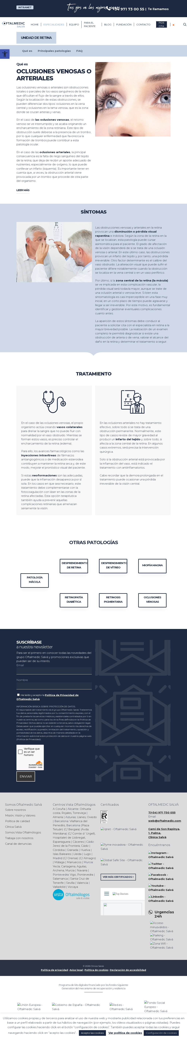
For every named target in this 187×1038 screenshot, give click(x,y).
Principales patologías (54, 51)
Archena (58, 870)
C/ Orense (70, 858)
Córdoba (59, 850)
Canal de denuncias (18, 843)
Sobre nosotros (15, 809)
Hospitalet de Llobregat (69, 837)
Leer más (22, 190)
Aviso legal (76, 970)
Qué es (27, 51)
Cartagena (68, 866)
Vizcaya (73, 887)
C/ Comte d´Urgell (81, 833)
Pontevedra (85, 874)
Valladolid (59, 887)
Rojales (66, 813)
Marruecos (74, 862)
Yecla (56, 866)
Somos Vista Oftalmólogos (23, 832)
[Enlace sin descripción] (13, 24)
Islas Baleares (62, 854)
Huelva (85, 850)
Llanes (81, 817)
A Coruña (59, 809)
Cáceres (78, 841)
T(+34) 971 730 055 (161, 812)
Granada (72, 850)
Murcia (70, 870)
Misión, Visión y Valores (20, 815)
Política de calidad (17, 821)
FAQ (79, 51)
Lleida (77, 854)
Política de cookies (96, 970)
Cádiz (85, 845)
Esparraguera (61, 841)
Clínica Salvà (13, 826)
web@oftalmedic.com (164, 820)
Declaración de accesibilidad (128, 970)
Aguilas (81, 866)
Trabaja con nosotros (19, 838)
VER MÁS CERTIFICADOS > (118, 877)
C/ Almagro (87, 858)
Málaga (59, 862)
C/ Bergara (72, 829)
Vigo (73, 874)
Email (20, 665)
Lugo (87, 854)
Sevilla (70, 882)
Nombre (22, 680)
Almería (58, 817)
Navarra (82, 870)
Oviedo (92, 817)
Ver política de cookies (125, 1033)
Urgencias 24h (164, 914)
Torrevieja (79, 813)
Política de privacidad (54, 970)
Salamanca (60, 878)
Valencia (82, 882)
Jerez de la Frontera (66, 845)
